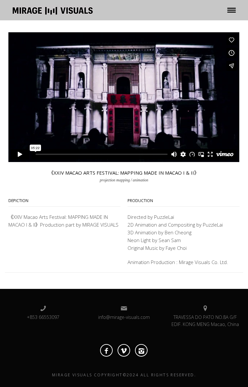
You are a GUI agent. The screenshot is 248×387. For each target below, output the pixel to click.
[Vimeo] (124, 350)
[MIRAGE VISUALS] (52, 9)
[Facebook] (106, 350)
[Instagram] (141, 350)
